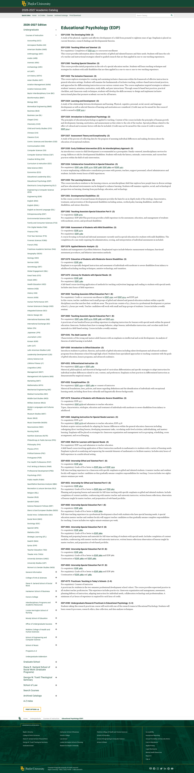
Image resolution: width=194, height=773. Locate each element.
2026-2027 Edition (35, 24)
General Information (34, 572)
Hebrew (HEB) (33, 288)
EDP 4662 (78, 568)
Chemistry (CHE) (34, 124)
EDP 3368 (98, 167)
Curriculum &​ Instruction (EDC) (39, 163)
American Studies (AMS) (37, 49)
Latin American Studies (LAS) (39, 350)
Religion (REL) (33, 492)
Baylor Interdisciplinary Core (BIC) (40, 93)
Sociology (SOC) (33, 523)
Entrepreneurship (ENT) (36, 214)
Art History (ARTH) (34, 75)
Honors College (32, 597)
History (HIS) (32, 293)
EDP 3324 (65, 129)
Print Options (31, 709)
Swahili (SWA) (32, 541)
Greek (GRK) (32, 280)
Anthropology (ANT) (35, 53)
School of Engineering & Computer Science (111, 739)
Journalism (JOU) (34, 337)
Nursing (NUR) (33, 431)
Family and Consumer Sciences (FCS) (42, 222)
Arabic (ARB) (32, 58)
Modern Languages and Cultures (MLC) (40, 408)
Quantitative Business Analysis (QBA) (42, 484)
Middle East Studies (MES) (37, 398)
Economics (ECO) (34, 172)
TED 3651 (110, 489)
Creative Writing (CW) (36, 159)
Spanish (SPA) (33, 528)
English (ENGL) (33, 205)
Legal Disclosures (151, 749)
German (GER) (33, 262)
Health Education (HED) (36, 284)
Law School (63, 739)
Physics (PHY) (33, 449)
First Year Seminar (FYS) (37, 236)
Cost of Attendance (152, 742)
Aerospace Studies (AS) (36, 45)
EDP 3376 (79, 404)
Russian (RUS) (33, 497)
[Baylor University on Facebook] (153, 768)
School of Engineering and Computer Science (36, 638)
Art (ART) (31, 71)
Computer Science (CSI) (36, 150)
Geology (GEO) (33, 258)
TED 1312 (92, 50)
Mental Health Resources (154, 752)
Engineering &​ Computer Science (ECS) (40, 190)
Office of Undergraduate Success (39, 624)
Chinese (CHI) (32, 132)
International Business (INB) (38, 319)
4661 (90, 574)
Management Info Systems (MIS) (40, 376)
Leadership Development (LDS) (39, 354)
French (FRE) (32, 244)
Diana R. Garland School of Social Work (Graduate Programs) (36, 669)
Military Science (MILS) (36, 402)
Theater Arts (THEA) (35, 554)
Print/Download (75, 15)
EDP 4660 (78, 530)
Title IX (148, 759)
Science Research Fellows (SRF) (40, 506)
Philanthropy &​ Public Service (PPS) (41, 440)
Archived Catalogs (61, 15)
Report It (148, 756)
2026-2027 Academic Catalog (40, 10)
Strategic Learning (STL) (37, 536)
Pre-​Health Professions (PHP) (39, 462)
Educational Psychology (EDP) (39, 181)
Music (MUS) (32, 418)
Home (34, 15)
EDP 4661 (78, 508)
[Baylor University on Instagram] (157, 768)
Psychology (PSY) (34, 475)
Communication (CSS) (36, 146)
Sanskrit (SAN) (33, 501)
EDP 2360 (79, 167)
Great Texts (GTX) (34, 275)
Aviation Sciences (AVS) (36, 89)
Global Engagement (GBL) (37, 271)
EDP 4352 (119, 167)
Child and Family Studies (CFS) (39, 128)
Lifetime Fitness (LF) (35, 363)
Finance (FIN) (32, 231)
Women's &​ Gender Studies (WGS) (41, 567)
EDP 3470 (88, 167)
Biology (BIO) (32, 102)
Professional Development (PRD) (40, 470)
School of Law (30, 684)
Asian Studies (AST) (35, 80)
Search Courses (31, 690)
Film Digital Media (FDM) (37, 227)
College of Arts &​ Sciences (36, 577)
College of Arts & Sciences (31, 735)
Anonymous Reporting (153, 735)
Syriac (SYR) (32, 545)
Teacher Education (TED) (37, 549)
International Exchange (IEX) (38, 323)
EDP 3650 (98, 467)
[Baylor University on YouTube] (171, 768)
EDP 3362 (78, 262)
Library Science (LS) (35, 359)
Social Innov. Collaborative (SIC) (40, 514)
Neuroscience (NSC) (35, 427)
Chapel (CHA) (32, 119)
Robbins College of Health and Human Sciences (38, 630)
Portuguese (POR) (34, 457)
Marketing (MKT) (34, 380)
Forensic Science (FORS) (37, 240)
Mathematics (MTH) (35, 385)
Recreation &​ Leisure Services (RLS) (41, 488)
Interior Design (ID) (34, 315)
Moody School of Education (36, 618)
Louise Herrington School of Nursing (37, 611)
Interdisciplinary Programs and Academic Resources (38, 603)
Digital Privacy (150, 745)
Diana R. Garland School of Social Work (39, 584)
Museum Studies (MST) (36, 413)
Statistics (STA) (33, 532)
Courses (50, 15)
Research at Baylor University (69, 745)
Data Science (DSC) (35, 168)
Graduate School (31, 661)
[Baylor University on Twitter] (161, 768)
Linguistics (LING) (34, 367)
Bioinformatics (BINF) (36, 97)
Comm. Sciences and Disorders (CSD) (42, 141)
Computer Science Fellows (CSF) (40, 154)
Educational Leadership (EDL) (39, 176)
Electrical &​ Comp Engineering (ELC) (41, 185)
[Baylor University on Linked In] (164, 768)
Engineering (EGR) (34, 196)
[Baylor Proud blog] (150, 768)
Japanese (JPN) (33, 332)
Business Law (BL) (34, 115)
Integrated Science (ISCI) (37, 310)
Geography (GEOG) (34, 253)
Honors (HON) (32, 297)
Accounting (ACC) (34, 40)
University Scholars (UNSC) (38, 558)
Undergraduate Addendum (36, 656)
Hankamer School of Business (38, 591)
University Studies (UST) (36, 563)
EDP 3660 (107, 167)
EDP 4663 (78, 552)
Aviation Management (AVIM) (39, 84)
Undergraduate (31, 29)
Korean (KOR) (32, 341)
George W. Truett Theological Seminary (37, 678)
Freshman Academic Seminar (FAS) (41, 249)
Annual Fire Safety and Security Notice (158, 739)
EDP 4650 (78, 486)
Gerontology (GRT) (34, 266)
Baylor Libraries (28, 732)
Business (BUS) (33, 110)
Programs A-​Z (31, 651)
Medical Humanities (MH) (37, 394)
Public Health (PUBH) (35, 479)
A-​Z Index (28, 700)
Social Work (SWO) (34, 519)
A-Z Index (41, 15)
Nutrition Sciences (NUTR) (37, 435)
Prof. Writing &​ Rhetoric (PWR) (39, 466)
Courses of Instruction (34, 35)
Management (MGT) (35, 372)
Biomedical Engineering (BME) (39, 106)
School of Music (32, 645)
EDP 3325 (80, 110)
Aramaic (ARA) (33, 62)
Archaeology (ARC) (34, 67)
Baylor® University (60, 767)
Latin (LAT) (31, 345)
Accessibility (150, 732)
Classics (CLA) (33, 137)
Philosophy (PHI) (34, 444)
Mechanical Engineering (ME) (39, 389)
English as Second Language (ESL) (41, 209)
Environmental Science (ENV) (39, 218)
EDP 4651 (78, 464)
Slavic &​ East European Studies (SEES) (42, 510)
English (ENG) (32, 201)
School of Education (103, 735)
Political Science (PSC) (36, 453)
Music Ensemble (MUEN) (37, 422)
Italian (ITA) (31, 328)
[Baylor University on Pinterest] (168, 768)
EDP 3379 (78, 214)
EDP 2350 (109, 297)
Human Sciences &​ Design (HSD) (40, 306)
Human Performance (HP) (37, 301)
